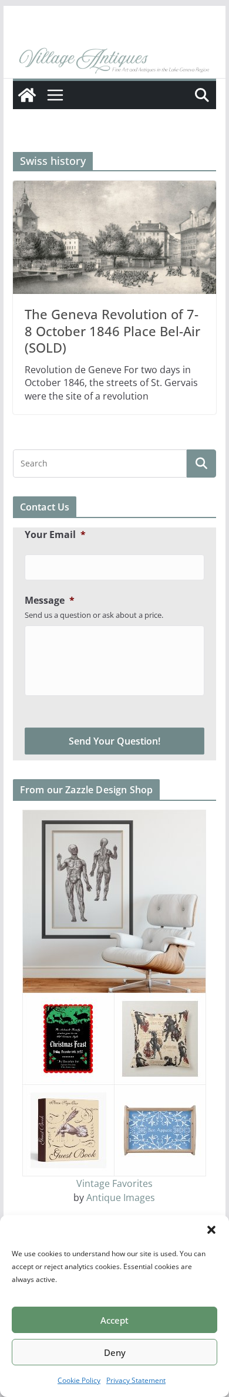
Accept (114, 1320)
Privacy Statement (136, 1380)
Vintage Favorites (114, 1183)
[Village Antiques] (114, 61)
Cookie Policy (79, 1380)
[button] (211, 1230)
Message (50, 600)
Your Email (55, 535)
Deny (115, 1352)
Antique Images (120, 1197)
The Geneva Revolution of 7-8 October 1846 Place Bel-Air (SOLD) (112, 330)
